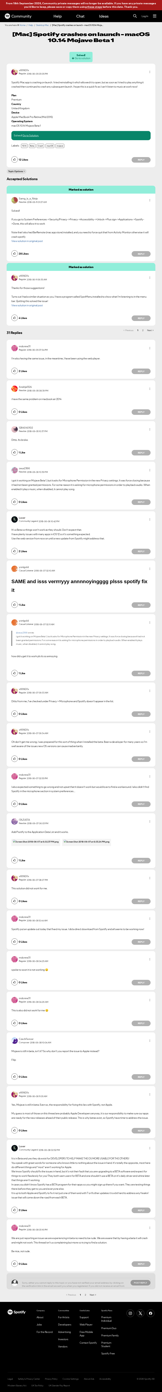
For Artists (63, 1317)
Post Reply (140, 1282)
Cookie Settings (70, 1378)
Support (84, 1317)
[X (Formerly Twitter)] (140, 1313)
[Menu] (154, 16)
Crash (40, 145)
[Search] (135, 16)
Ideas (104, 16)
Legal (10, 1378)
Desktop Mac (42, 25)
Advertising (64, 1332)
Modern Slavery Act (17, 1385)
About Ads (89, 1378)
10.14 (24, 145)
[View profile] (14, 71)
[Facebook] (150, 1313)
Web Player (86, 1324)
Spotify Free (108, 1353)
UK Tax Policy (37, 1385)
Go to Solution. (30, 135)
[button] (149, 72)
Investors (63, 1339)
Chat (80, 16)
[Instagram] (130, 1313)
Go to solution (82, 58)
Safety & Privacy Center (29, 1378)
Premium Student (106, 1344)
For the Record (45, 1332)
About (40, 1317)
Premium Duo (108, 1328)
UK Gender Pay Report (59, 1385)
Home (22, 25)
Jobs (39, 1324)
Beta (32, 145)
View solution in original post (27, 241)
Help (57, 16)
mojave (60, 145)
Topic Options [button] (15, 171)
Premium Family (110, 1335)
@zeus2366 (22, 632)
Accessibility (105, 1378)
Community (21, 16)
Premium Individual (106, 1319)
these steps (94, 7)
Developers (64, 1324)
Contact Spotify (88, 1342)
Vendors (63, 1346)
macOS (50, 145)
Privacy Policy (51, 1378)
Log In (145, 16)
